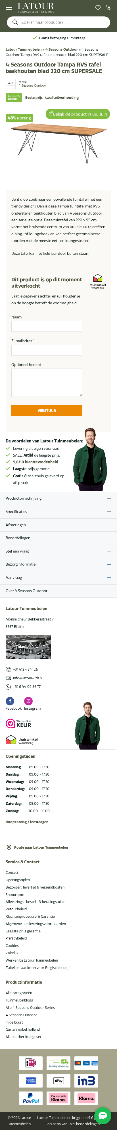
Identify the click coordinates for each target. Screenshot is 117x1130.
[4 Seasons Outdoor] (10, 84)
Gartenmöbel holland (23, 1029)
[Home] (36, 8)
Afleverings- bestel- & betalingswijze (35, 902)
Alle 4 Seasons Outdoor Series (30, 1007)
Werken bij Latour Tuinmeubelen (32, 960)
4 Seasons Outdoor (61, 49)
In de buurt (14, 1022)
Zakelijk (12, 953)
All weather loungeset (23, 1037)
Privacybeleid (16, 938)
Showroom (15, 895)
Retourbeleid (16, 909)
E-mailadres (23, 340)
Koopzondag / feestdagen (27, 822)
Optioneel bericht (26, 364)
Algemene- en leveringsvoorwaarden (36, 924)
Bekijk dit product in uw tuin (80, 113)
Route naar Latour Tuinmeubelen (41, 847)
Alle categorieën (19, 993)
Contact (12, 872)
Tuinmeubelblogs (19, 1000)
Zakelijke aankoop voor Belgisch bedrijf (38, 968)
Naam (16, 317)
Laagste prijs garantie (23, 931)
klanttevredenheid (35, 462)
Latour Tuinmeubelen (24, 49)
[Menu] (9, 8)
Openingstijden (18, 880)
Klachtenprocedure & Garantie (30, 916)
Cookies (12, 945)
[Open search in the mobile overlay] (58, 22)
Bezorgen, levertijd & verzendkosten (35, 887)
